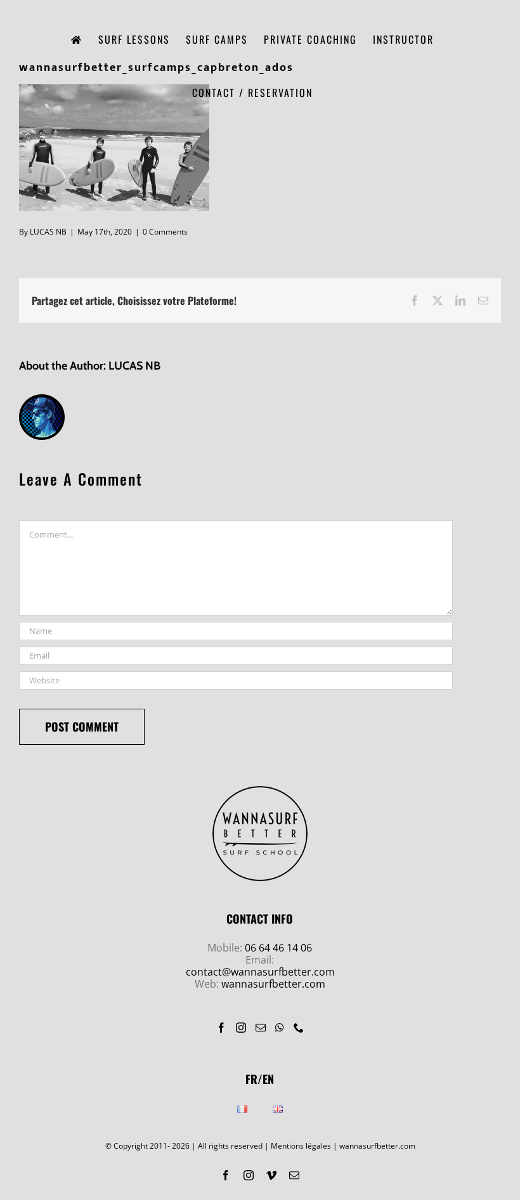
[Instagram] (241, 1028)
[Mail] (261, 1028)
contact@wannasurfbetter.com (260, 972)
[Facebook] (221, 1028)
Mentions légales (301, 1145)
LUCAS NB (48, 231)
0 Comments (165, 231)
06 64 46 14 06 (278, 948)
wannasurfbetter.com (273, 984)
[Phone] (299, 1028)
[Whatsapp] (279, 1028)
